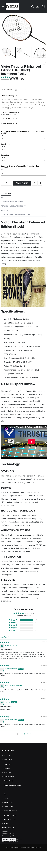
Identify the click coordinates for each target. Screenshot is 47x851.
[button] (5, 77)
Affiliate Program (10, 819)
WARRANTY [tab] (5, 210)
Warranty (7, 772)
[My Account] (37, 6)
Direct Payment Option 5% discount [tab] (15, 214)
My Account (8, 802)
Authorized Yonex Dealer (13, 785)
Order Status (8, 807)
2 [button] (21, 734)
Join (5, 794)
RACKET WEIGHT (7, 90)
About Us (7, 755)
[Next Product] (44, 63)
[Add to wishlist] (34, 183)
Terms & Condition (10, 811)
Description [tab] (6, 193)
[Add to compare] (39, 183)
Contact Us (8, 760)
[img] (4, 642)
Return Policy (8, 781)
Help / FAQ (7, 764)
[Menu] (3, 6)
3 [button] (24, 734)
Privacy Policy (9, 777)
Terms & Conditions (9, 839)
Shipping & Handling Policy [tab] (12, 202)
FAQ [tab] (2, 197)
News (6, 823)
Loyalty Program (10, 815)
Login (6, 798)
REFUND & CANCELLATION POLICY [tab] (13, 206)
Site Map (7, 768)
